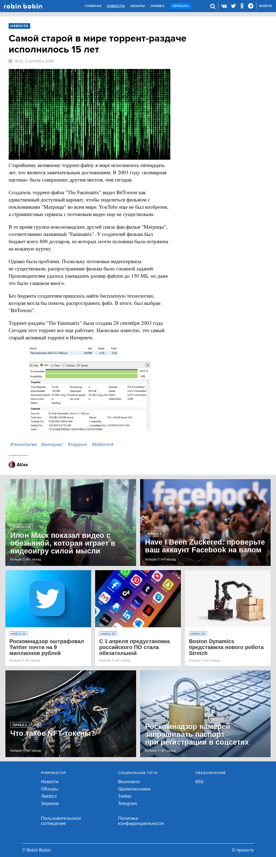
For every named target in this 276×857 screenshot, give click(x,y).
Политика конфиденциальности (141, 821)
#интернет (52, 444)
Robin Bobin (23, 6)
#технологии (23, 444)
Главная (93, 6)
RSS (199, 782)
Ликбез (157, 6)
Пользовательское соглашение (61, 821)
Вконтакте (129, 782)
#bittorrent (102, 444)
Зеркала (180, 6)
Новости (116, 6)
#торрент (77, 444)
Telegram (127, 803)
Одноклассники (134, 789)
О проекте (243, 850)
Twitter (125, 796)
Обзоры (137, 6)
